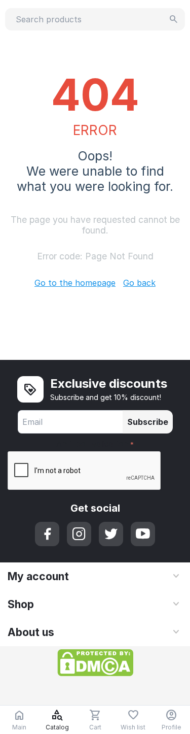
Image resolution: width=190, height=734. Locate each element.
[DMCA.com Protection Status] (95, 662)
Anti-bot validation (92, 444)
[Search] (174, 19)
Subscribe (147, 422)
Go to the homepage (75, 283)
